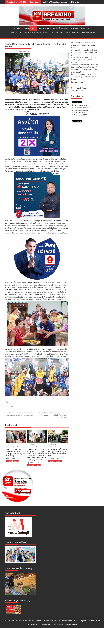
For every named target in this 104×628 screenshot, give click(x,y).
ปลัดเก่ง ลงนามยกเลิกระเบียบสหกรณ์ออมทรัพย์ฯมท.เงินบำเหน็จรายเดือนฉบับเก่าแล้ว (20, 414)
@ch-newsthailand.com (23, 51)
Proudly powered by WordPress (38, 625)
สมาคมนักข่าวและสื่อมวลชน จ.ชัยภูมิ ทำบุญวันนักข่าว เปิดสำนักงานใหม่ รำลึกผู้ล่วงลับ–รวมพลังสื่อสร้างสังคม (65, 32)
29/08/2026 (52, 444)
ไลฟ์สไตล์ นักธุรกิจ (27, 32)
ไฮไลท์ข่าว (20, 28)
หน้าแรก (13, 28)
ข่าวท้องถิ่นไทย (41, 28)
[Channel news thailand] (52, 25)
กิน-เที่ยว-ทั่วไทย (58, 28)
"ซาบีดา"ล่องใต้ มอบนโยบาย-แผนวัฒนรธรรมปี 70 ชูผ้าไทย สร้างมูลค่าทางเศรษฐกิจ (68, 2)
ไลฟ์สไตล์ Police (84, 28)
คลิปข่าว (49, 28)
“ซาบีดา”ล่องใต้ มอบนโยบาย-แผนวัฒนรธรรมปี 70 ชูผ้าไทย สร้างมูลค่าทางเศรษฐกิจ (84, 59)
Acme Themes (72, 625)
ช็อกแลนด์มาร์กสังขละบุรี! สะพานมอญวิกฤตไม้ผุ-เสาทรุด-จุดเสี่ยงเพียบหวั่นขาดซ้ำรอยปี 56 (84, 76)
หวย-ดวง (75, 28)
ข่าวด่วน (26, 28)
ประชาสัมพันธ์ (68, 28)
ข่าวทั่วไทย (33, 28)
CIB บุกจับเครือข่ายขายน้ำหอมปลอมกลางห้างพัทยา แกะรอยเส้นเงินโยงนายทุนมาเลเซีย (84, 45)
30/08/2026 (10, 444)
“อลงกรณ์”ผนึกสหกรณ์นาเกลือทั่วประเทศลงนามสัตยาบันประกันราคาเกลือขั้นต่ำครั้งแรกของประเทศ (53, 415)
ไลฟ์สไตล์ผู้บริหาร (16, 32)
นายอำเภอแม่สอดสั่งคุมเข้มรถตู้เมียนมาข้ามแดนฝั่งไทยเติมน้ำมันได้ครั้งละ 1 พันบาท (84, 52)
